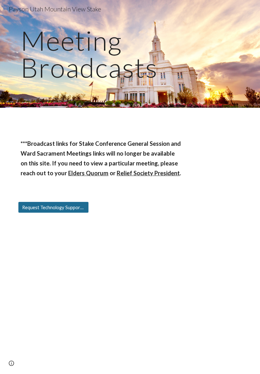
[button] (11, 363)
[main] (130, 54)
